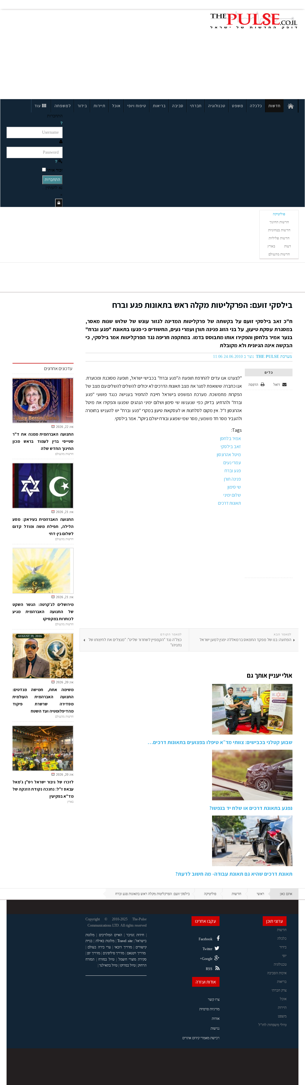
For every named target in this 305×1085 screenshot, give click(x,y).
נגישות (215, 1028)
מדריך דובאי (123, 947)
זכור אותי (55, 170)
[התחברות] (59, 203)
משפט (237, 105)
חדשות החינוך (279, 222)
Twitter (207, 949)
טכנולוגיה (216, 105)
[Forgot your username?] (61, 123)
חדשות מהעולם (279, 254)
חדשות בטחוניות (279, 230)
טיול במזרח (106, 959)
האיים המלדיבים (110, 935)
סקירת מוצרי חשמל (133, 959)
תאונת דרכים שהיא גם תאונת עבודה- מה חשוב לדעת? (233, 873)
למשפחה (63, 105)
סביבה (177, 105)
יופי (284, 956)
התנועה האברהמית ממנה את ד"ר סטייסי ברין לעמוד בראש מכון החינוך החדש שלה (43, 441)
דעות (287, 246)
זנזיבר (130, 935)
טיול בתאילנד (108, 965)
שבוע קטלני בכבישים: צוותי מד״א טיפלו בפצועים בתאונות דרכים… (220, 742)
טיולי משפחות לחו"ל (273, 1025)
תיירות (99, 105)
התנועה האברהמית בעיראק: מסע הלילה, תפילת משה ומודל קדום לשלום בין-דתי (43, 526)
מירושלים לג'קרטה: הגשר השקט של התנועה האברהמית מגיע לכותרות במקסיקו (43, 611)
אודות (216, 1019)
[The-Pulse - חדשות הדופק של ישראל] (253, 20)
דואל (277, 385)
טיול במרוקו (128, 965)
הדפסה (253, 385)
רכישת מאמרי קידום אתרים (201, 1038)
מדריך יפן (93, 953)
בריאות (159, 105)
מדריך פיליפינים (114, 953)
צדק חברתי (279, 990)
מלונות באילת (105, 941)
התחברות (52, 179)
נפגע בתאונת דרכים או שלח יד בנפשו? (250, 808)
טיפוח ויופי (136, 105)
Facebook (205, 939)
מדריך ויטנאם (136, 953)
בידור (82, 105)
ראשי (260, 894)
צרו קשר (214, 999)
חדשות (274, 105)
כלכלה (256, 105)
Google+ (206, 959)
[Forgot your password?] (56, 161)
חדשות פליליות (279, 238)
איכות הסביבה (277, 973)
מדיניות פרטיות (209, 1009)
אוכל (116, 105)
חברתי (196, 105)
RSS (209, 969)
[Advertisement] (64, 53)
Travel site (124, 941)
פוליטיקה (279, 214)
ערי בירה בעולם (99, 947)
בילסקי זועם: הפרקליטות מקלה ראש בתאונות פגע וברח (202, 304)
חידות (140, 935)
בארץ (271, 246)
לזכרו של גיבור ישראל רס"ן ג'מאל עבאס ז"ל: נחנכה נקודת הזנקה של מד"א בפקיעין (43, 789)
